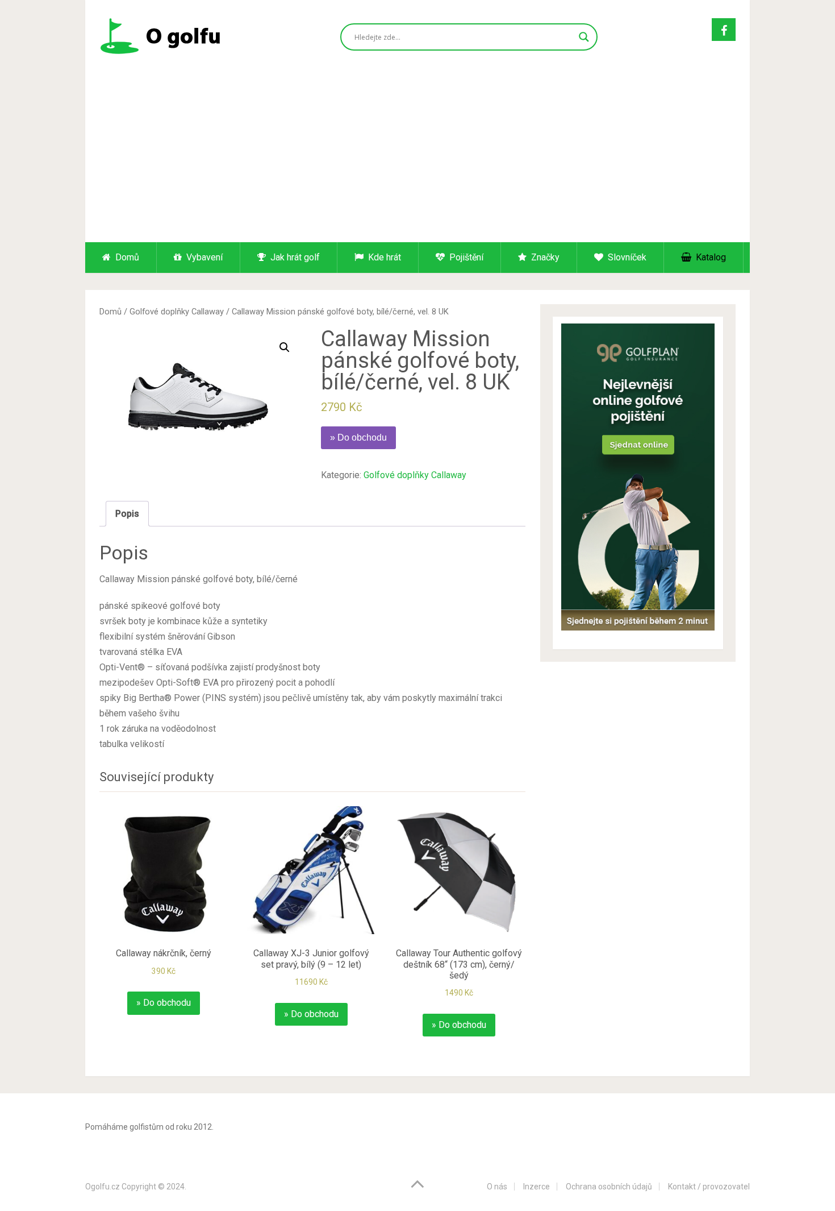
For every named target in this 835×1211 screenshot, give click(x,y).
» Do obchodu (358, 437)
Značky (544, 257)
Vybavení (203, 257)
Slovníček (626, 257)
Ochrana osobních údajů (609, 1186)
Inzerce (536, 1186)
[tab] (127, 513)
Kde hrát (383, 257)
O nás (497, 1186)
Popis (127, 513)
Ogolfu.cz (102, 1186)
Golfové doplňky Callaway (177, 311)
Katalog (710, 257)
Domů (126, 257)
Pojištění (465, 257)
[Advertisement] (417, 157)
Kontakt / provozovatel (709, 1186)
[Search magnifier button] (584, 37)
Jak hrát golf (294, 257)
